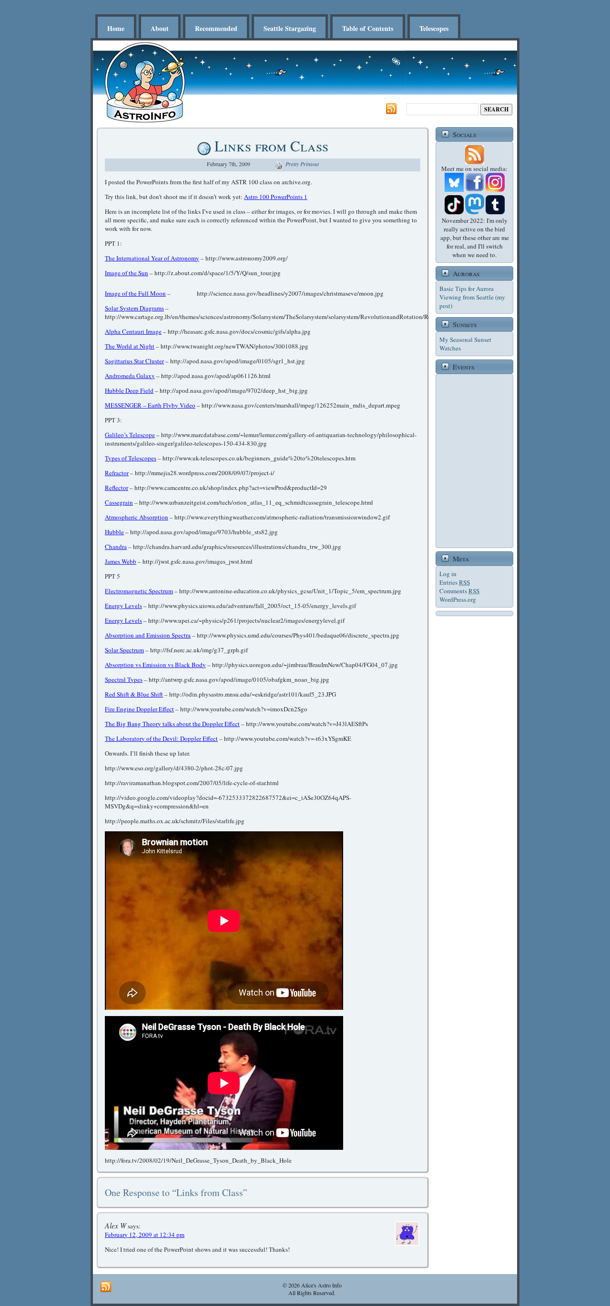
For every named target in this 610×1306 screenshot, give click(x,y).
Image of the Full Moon (135, 293)
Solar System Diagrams (134, 308)
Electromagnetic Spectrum (139, 591)
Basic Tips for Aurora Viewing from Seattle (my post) (472, 297)
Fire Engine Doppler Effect (139, 709)
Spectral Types (123, 679)
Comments (459, 591)
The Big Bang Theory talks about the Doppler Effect (172, 723)
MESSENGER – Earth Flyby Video (150, 405)
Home (115, 28)
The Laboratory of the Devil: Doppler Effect (161, 738)
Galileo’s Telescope (130, 434)
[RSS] (391, 109)
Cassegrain (119, 502)
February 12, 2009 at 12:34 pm (144, 1234)
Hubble (114, 532)
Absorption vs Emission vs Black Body (155, 664)
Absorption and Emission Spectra (148, 635)
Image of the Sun (126, 273)
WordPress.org (457, 599)
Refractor (117, 473)
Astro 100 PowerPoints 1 (275, 196)
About (160, 28)
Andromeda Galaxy (130, 375)
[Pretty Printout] (279, 164)
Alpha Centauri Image (133, 331)
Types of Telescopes (130, 458)
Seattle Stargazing (290, 28)
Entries (454, 582)
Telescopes (433, 28)
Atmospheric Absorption (136, 517)
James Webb (120, 561)
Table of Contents (367, 28)
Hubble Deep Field (129, 390)
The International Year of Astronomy (152, 258)
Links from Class (271, 146)
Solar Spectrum (124, 650)
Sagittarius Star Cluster (134, 361)
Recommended (216, 28)
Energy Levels (123, 605)
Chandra (116, 546)
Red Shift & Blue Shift (134, 694)
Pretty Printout (302, 164)
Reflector (116, 487)
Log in (448, 573)
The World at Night (129, 346)
